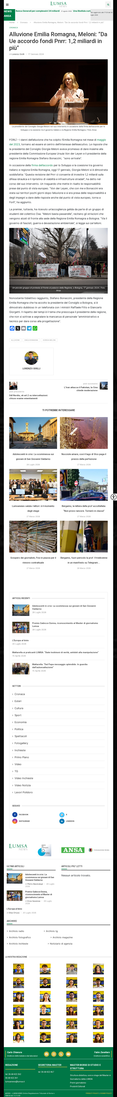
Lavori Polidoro (24, 792)
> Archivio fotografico (19, 937)
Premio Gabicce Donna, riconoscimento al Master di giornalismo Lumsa (65, 624)
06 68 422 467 (47, 1072)
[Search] (108, 4)
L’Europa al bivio (20, 640)
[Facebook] (46, 1054)
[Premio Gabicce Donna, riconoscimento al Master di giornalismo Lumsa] (20, 627)
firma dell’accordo (42, 165)
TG (16, 771)
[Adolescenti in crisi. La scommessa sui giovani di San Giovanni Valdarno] (33, 433)
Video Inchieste (24, 778)
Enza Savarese (33, 901)
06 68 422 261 (11, 1078)
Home (12, 22)
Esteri (18, 701)
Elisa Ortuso (14, 913)
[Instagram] (53, 1054)
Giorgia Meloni (49, 340)
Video (18, 764)
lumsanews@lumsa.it (15, 1081)
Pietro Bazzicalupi (35, 884)
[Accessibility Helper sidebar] (113, 497)
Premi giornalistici (78, 1083)
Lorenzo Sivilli (18, 54)
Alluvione (15, 340)
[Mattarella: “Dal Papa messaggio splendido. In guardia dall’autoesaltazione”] (20, 668)
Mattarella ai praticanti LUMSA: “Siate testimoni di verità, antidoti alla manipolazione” (55, 652)
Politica (19, 729)
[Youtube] (68, 1054)
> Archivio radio (15, 931)
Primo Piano (22, 757)
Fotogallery (21, 743)
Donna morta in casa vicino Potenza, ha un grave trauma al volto (46, 11)
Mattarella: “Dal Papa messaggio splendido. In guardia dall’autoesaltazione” (59, 666)
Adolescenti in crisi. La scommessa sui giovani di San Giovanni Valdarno (64, 607)
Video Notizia (23, 785)
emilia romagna (31, 340)
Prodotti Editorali (77, 1086)
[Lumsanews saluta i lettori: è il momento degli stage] (33, 485)
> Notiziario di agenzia (60, 943)
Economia (21, 722)
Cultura (19, 708)
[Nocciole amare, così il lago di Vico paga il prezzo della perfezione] (84, 433)
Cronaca (23, 22)
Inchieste (20, 750)
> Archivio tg (51, 931)
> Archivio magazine (61, 937)
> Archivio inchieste (17, 943)
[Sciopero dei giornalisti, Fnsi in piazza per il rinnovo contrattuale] (33, 536)
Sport (18, 715)
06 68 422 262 (14, 1074)
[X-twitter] (61, 1054)
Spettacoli (21, 736)
